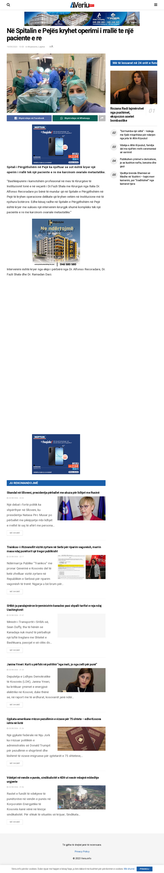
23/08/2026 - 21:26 (16, 728)
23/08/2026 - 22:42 (16, 498)
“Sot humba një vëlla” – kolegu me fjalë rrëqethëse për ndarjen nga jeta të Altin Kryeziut (137, 134)
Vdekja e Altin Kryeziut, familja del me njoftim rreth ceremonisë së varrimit (138, 148)
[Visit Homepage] (82, 5)
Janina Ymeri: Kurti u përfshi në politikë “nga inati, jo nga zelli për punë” (52, 664)
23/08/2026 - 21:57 (16, 615)
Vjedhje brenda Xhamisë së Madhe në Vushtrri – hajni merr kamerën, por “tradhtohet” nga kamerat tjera (137, 178)
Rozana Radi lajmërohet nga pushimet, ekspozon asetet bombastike (127, 114)
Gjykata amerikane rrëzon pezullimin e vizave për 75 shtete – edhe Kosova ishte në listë (54, 721)
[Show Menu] (155, 5)
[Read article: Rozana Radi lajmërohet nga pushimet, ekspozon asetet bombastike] (133, 87)
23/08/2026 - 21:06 (16, 787)
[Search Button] (8, 5)
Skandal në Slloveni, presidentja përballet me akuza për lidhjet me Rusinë (53, 493)
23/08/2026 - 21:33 (16, 669)
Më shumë (16, 532)
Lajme (41, 46)
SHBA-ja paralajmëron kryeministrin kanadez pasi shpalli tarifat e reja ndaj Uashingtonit (54, 608)
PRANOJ (144, 868)
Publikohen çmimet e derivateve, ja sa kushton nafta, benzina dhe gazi (138, 162)
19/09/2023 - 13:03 (15, 46)
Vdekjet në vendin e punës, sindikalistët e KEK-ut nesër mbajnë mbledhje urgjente (53, 780)
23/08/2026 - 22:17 (16, 556)
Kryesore (32, 46)
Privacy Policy (82, 851)
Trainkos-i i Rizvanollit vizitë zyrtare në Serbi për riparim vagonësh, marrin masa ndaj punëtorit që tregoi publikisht (54, 549)
